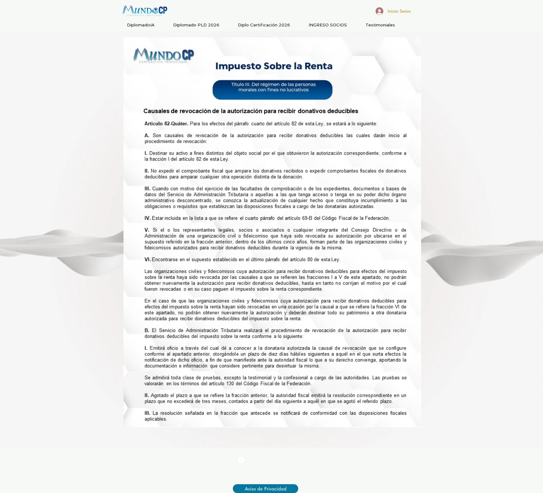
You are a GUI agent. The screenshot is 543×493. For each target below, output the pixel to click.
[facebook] (241, 460)
